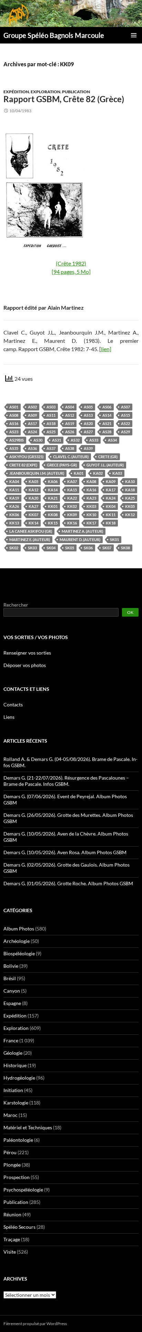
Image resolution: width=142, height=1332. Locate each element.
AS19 (69, 423)
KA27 (33, 506)
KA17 (110, 490)
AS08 (13, 415)
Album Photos (18, 929)
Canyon (11, 991)
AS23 (13, 431)
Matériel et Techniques (27, 1127)
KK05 (130, 506)
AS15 (125, 415)
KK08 (53, 514)
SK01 (114, 539)
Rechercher (15, 605)
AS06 (106, 407)
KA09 (110, 481)
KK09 (72, 514)
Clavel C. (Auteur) (71, 456)
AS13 (88, 415)
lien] (106, 349)
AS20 (88, 423)
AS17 (32, 423)
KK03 (91, 506)
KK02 (72, 506)
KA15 (72, 490)
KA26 (14, 506)
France (10, 1040)
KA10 (130, 481)
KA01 (78, 473)
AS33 (93, 440)
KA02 (98, 473)
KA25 (130, 498)
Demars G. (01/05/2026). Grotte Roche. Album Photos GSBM (68, 883)
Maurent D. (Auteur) (80, 539)
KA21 (53, 498)
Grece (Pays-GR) (62, 465)
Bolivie (10, 966)
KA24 (110, 498)
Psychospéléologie (23, 1190)
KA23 (91, 498)
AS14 (106, 415)
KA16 (91, 490)
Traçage (11, 1239)
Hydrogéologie (19, 1078)
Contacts (13, 704)
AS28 (106, 431)
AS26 (69, 431)
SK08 (125, 548)
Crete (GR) (108, 456)
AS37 (51, 448)
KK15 (53, 523)
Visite (9, 1252)
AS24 (32, 431)
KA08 (91, 481)
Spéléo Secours (19, 1227)
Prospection (16, 1177)
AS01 (13, 407)
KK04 (110, 506)
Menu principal (133, 35)
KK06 (14, 514)
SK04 (51, 548)
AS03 (51, 407)
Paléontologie (18, 1140)
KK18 (110, 523)
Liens (8, 717)
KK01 (53, 506)
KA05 (33, 481)
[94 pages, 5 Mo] (71, 271)
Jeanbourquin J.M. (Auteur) (36, 473)
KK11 (110, 514)
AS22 (125, 423)
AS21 (106, 423)
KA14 (53, 490)
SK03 (32, 548)
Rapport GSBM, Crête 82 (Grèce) (63, 99)
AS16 (13, 423)
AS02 (32, 407)
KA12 (33, 490)
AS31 (56, 440)
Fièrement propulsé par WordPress (35, 1323)
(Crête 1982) (71, 263)
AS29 (125, 431)
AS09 (32, 415)
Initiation (13, 1090)
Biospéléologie (19, 953)
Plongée (12, 1165)
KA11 (14, 490)
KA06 (53, 481)
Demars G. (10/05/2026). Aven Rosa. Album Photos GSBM (64, 852)
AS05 (88, 407)
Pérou (10, 1152)
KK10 (91, 514)
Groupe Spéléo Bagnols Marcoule (53, 35)
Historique (15, 1065)
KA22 (72, 498)
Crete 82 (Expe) (23, 465)
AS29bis (16, 440)
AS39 (88, 448)
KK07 (33, 514)
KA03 (117, 473)
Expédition (16, 91)
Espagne (12, 1003)
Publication (76, 91)
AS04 (69, 407)
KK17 (91, 523)
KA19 (14, 498)
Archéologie (16, 941)
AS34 (112, 440)
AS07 (125, 407)
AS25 (51, 431)
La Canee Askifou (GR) (30, 531)
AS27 (88, 431)
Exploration (45, 91)
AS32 (75, 440)
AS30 (37, 440)
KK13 (14, 523)
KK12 (130, 514)
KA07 (72, 481)
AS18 (51, 423)
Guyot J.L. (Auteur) (105, 465)
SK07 (106, 548)
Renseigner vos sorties (27, 653)
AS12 (69, 415)
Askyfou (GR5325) (26, 456)
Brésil (9, 978)
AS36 (32, 448)
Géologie (12, 1053)
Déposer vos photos (24, 665)
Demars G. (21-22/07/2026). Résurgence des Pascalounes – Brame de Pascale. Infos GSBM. (66, 781)
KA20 (33, 498)
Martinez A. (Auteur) (82, 531)
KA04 (14, 481)
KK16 (72, 523)
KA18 (130, 490)
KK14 (33, 523)
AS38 (69, 448)
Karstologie (15, 1103)
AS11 (51, 415)
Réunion (12, 1214)
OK (130, 612)
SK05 (69, 548)
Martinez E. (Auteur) (29, 539)
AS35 (13, 448)
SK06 (88, 548)
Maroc (10, 1115)
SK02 (13, 548)
